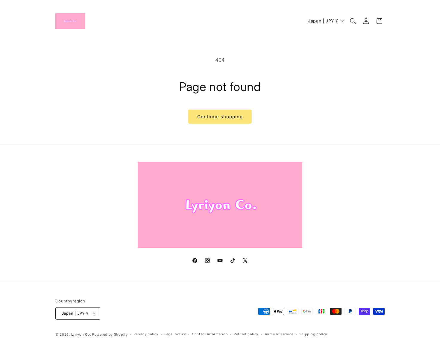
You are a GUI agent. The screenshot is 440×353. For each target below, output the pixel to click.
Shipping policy (313, 334)
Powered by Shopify (110, 334)
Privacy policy (145, 334)
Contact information (210, 334)
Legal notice (175, 334)
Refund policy (246, 334)
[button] (352, 21)
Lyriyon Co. (81, 334)
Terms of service (278, 334)
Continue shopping (220, 116)
